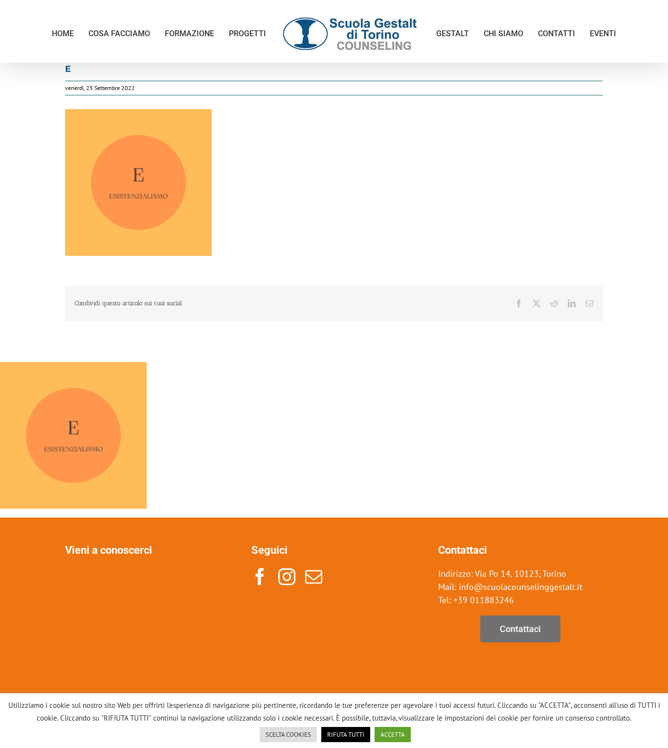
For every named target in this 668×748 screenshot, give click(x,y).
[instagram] (286, 576)
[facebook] (259, 576)
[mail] (313, 576)
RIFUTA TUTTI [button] (345, 734)
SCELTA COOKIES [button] (288, 734)
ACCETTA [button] (392, 734)
